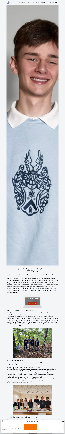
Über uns (37, 2)
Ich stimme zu (32, 303)
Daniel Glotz (25, 417)
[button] (62, 421)
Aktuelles (49, 2)
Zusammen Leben (22, 2)
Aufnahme (43, 2)
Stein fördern (55, 2)
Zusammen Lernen (30, 2)
